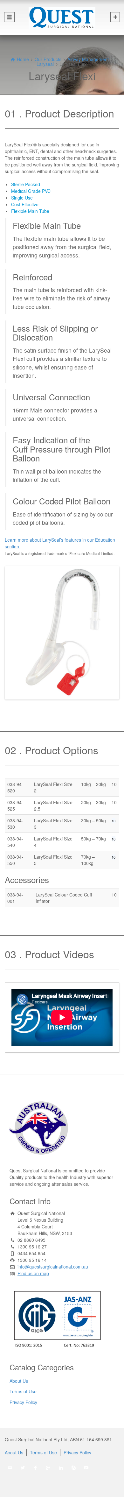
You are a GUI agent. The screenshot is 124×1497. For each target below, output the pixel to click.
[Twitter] (22, 1467)
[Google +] (48, 1467)
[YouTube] (86, 1467)
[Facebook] (35, 1467)
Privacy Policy (23, 1402)
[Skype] (73, 1467)
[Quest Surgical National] (62, 17)
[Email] (10, 1467)
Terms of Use (23, 1391)
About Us (19, 1381)
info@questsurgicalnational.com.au (52, 1266)
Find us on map (33, 1273)
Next (108, 632)
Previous (15, 632)
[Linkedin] (61, 1467)
